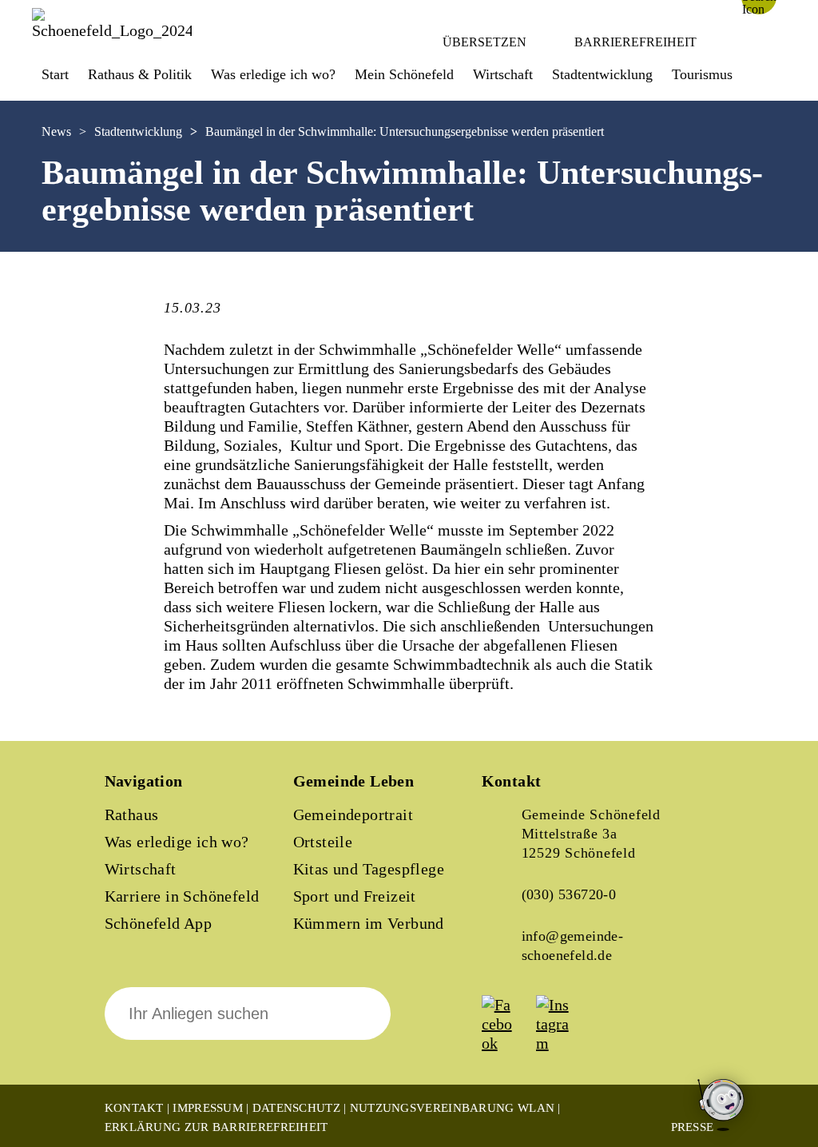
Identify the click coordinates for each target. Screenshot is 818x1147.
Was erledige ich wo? (273, 74)
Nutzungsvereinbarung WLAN (452, 1107)
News (56, 131)
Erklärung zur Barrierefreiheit (216, 1127)
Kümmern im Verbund (368, 923)
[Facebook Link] (507, 1043)
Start (55, 74)
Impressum (208, 1107)
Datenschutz (296, 1107)
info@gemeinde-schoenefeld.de (573, 945)
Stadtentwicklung (138, 131)
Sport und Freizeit (354, 896)
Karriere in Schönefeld (182, 896)
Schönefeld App (158, 923)
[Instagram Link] (561, 1043)
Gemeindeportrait (353, 814)
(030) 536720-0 (569, 894)
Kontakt (134, 1107)
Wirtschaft (141, 869)
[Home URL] (112, 30)
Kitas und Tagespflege (368, 869)
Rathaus (132, 814)
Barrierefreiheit (635, 42)
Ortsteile (323, 841)
